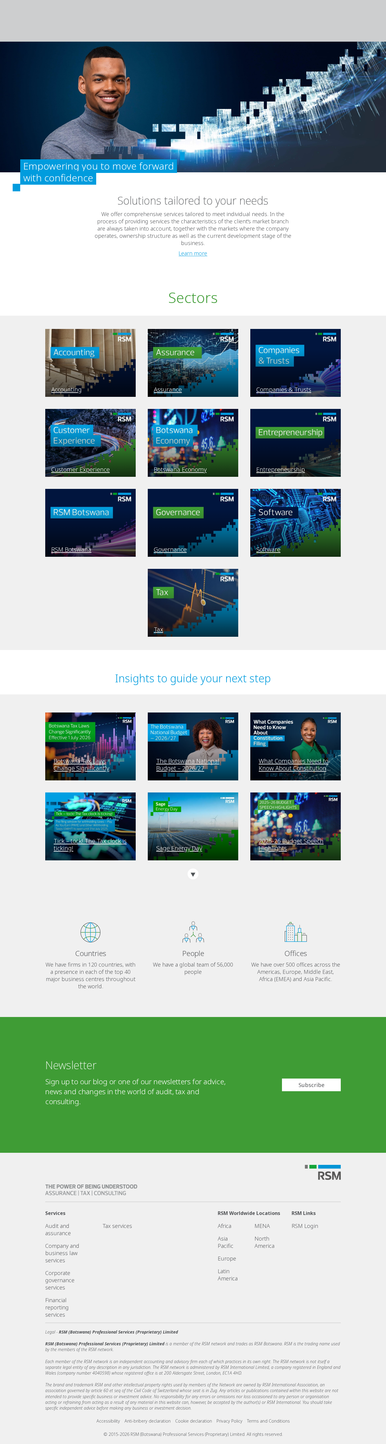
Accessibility (108, 1421)
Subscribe (311, 1085)
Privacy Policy (229, 1421)
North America (264, 1242)
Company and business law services (62, 1253)
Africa (224, 1225)
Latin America (228, 1274)
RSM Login (305, 1225)
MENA (262, 1225)
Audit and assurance (58, 1229)
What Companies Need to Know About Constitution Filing (293, 764)
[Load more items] (193, 873)
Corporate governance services (59, 1280)
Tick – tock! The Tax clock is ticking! (90, 844)
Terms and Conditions (268, 1421)
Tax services (117, 1225)
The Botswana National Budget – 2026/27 (187, 764)
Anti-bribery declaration (148, 1421)
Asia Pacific (225, 1242)
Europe (227, 1258)
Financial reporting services (57, 1307)
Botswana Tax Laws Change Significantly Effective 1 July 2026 (81, 764)
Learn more (193, 253)
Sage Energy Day (179, 848)
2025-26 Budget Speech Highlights (291, 844)
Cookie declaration (193, 1421)
